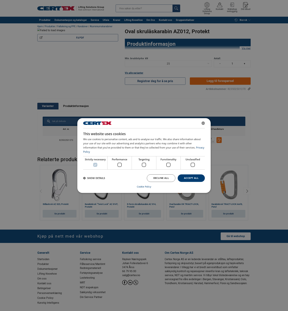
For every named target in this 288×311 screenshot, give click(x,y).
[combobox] (203, 123)
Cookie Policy (144, 186)
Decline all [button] (161, 178)
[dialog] (144, 155)
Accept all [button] (191, 178)
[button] (94, 178)
